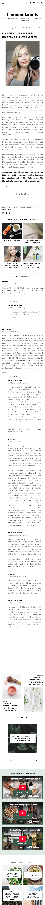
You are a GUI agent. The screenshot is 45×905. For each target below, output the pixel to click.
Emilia (5, 281)
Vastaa (4, 297)
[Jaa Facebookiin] (6, 213)
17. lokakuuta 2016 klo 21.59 (17, 383)
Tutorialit (6, 210)
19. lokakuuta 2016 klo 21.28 (17, 577)
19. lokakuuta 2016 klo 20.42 (17, 442)
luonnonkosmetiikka (23, 208)
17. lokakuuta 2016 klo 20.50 (11, 332)
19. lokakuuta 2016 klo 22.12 (17, 603)
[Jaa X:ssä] (3, 213)
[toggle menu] (3, 3)
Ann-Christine (15, 305)
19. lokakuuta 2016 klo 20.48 (17, 535)
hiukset (5, 206)
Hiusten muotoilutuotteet (22, 206)
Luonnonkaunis (22, 14)
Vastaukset (13, 301)
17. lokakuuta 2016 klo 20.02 (11, 284)
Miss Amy (6, 329)
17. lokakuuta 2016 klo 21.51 (17, 308)
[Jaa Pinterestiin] (10, 213)
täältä (20, 150)
